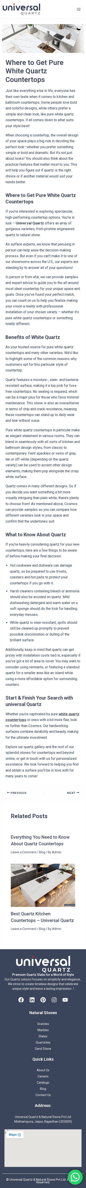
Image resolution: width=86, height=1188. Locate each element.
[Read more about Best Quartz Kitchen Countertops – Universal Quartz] (43, 885)
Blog (42, 852)
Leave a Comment (23, 852)
